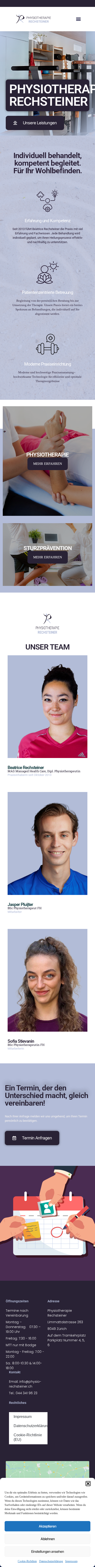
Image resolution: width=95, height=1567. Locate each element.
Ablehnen (48, 1539)
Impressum (71, 1561)
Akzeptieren (47, 1526)
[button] (88, 1483)
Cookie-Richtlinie (27, 1561)
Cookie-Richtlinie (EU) (28, 1437)
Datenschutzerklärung (51, 1561)
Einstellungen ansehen (47, 1551)
